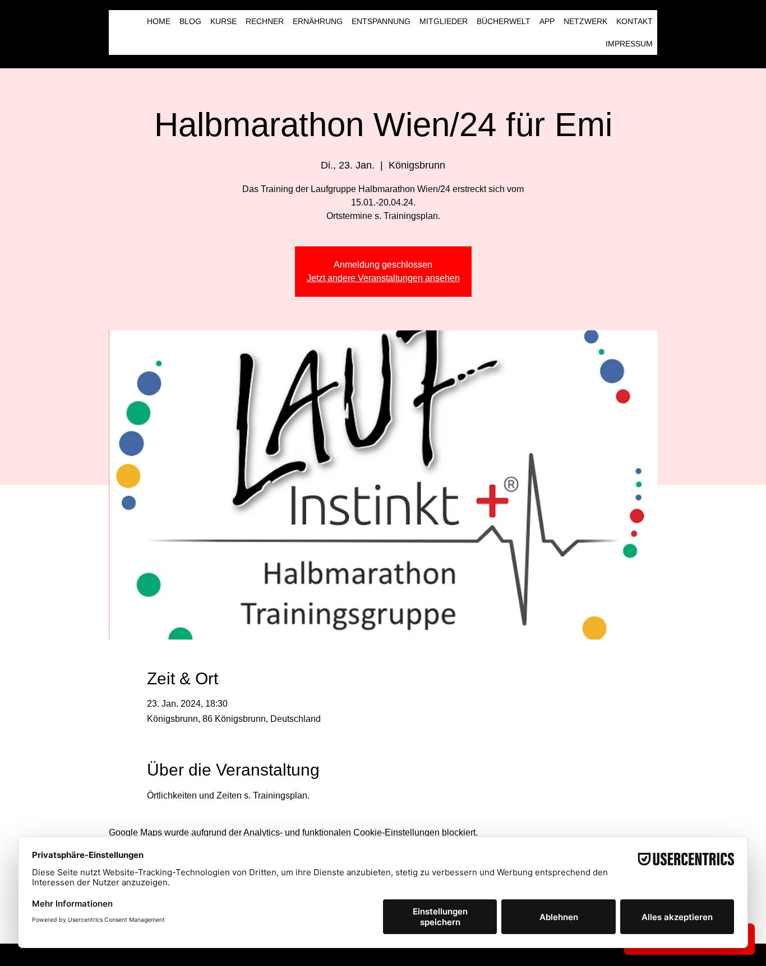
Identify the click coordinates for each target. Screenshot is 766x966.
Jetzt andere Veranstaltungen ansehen (383, 278)
